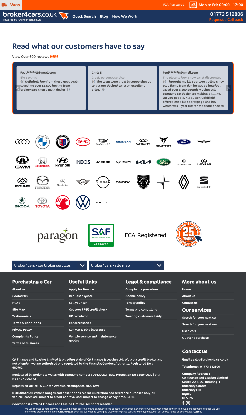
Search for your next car (199, 318)
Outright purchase (195, 338)
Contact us (20, 296)
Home (186, 289)
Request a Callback (226, 19)
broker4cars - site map (110, 265)
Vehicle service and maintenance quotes (92, 338)
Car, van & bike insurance (87, 330)
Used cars (189, 331)
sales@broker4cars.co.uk (210, 360)
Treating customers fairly (143, 316)
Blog (104, 16)
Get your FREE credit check (88, 310)
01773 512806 (226, 14)
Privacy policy (135, 303)
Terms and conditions (141, 310)
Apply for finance (81, 289)
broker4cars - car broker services (42, 265)
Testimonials (21, 316)
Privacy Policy (22, 330)
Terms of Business (25, 343)
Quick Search (84, 16)
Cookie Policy (65, 411)
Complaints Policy (25, 336)
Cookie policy (135, 296)
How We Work (124, 16)
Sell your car (78, 303)
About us (18, 289)
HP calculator (78, 316)
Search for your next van (199, 324)
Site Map (18, 310)
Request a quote (81, 296)
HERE (54, 56)
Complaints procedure (141, 289)
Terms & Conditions (26, 323)
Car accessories (80, 323)
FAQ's (16, 303)
